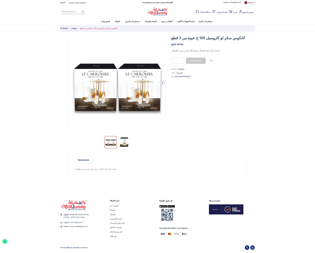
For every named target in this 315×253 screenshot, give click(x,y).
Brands (63, 3)
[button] (162, 83)
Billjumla (69, 247)
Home (65, 28)
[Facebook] (247, 247)
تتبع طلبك (113, 236)
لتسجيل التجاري (74, 3)
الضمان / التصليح (116, 227)
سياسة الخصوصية (116, 219)
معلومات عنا (114, 206)
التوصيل (113, 214)
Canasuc (181, 69)
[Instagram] (252, 247)
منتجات (74, 28)
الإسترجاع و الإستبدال (117, 223)
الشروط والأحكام (116, 232)
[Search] (83, 11)
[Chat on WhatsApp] (5, 240)
